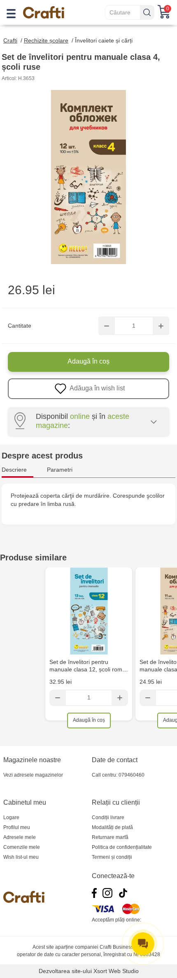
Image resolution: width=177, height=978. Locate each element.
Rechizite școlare (46, 40)
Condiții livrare (108, 817)
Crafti (10, 40)
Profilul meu (16, 827)
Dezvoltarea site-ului (65, 971)
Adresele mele (19, 837)
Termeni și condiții (112, 857)
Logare (11, 817)
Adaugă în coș (88, 361)
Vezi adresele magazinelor (33, 775)
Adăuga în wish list (96, 388)
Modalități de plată (112, 827)
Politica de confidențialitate (122, 847)
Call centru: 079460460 (118, 775)
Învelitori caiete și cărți (104, 40)
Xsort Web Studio (116, 971)
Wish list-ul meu (21, 857)
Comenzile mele (21, 847)
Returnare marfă (110, 837)
